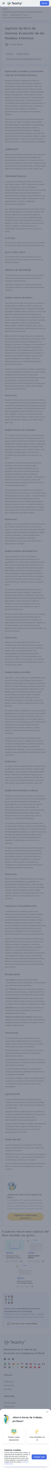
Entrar (44, 3)
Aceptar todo (39, 1457)
